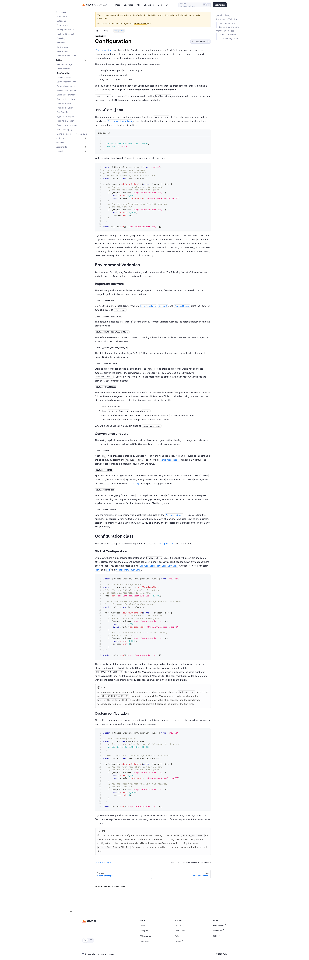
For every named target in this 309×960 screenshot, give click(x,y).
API (138, 5)
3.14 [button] (168, 5)
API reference (145, 936)
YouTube (178, 941)
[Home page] (97, 31)
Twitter (177, 936)
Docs (117, 5)
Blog (160, 5)
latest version (140, 23)
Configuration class (225, 31)
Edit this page (104, 862)
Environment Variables (226, 19)
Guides (142, 925)
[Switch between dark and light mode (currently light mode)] (88, 940)
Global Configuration (228, 34)
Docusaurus (217, 931)
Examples (128, 5)
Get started (219, 5)
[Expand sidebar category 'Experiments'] (85, 147)
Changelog (149, 5)
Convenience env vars (228, 27)
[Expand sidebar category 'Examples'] (85, 142)
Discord (178, 925)
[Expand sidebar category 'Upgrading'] (85, 151)
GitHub (216, 936)
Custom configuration (228, 38)
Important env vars (227, 23)
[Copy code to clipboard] (207, 140)
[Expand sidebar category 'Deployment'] (85, 138)
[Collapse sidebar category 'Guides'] (85, 60)
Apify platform (218, 925)
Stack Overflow (181, 931)
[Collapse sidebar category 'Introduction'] (85, 16)
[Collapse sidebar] (71, 911)
